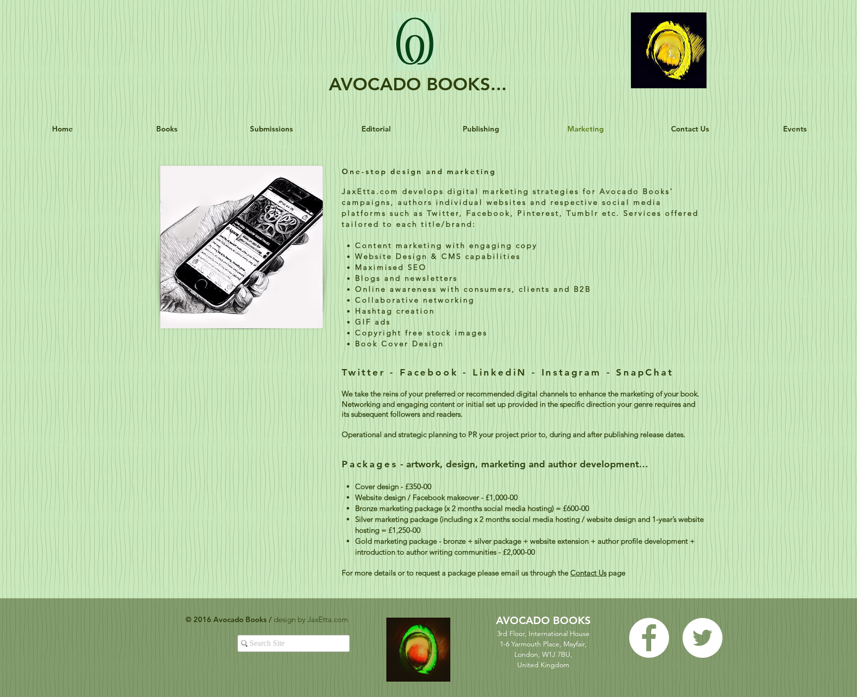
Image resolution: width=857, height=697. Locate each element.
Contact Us (588, 572)
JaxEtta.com (328, 619)
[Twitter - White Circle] (702, 638)
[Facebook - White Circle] (649, 638)
